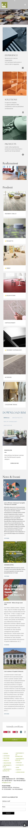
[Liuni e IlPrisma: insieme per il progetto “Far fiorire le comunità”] (14, 490)
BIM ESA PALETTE (17, 417)
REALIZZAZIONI (7, 763)
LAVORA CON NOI (20, 772)
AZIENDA (6, 753)
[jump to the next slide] (24, 173)
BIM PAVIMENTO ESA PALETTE (7, 770)
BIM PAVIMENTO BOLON (7, 766)
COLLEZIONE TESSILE (11, 404)
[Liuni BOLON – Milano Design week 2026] (14, 590)
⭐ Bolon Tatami (10, 295)
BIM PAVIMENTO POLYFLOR (19, 759)
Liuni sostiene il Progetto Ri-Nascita (13, 671)
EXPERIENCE (7, 755)
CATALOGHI (19, 762)
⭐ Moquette (9, 241)
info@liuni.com (6, 782)
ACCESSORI (8, 377)
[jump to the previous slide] (5, 173)
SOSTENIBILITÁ (19, 765)
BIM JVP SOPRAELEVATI (10, 421)
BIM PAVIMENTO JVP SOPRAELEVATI (19, 755)
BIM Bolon (6, 417)
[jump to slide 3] (15, 22)
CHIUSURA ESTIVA (9, 565)
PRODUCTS (6, 760)
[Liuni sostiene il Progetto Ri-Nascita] (14, 658)
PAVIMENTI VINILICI (11, 213)
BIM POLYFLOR (8, 425)
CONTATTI (18, 769)
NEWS (17, 767)
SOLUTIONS (6, 758)
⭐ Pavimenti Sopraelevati (13, 350)
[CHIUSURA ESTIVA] (14, 552)
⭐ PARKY (7, 268)
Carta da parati (10, 322)
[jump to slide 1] (12, 22)
